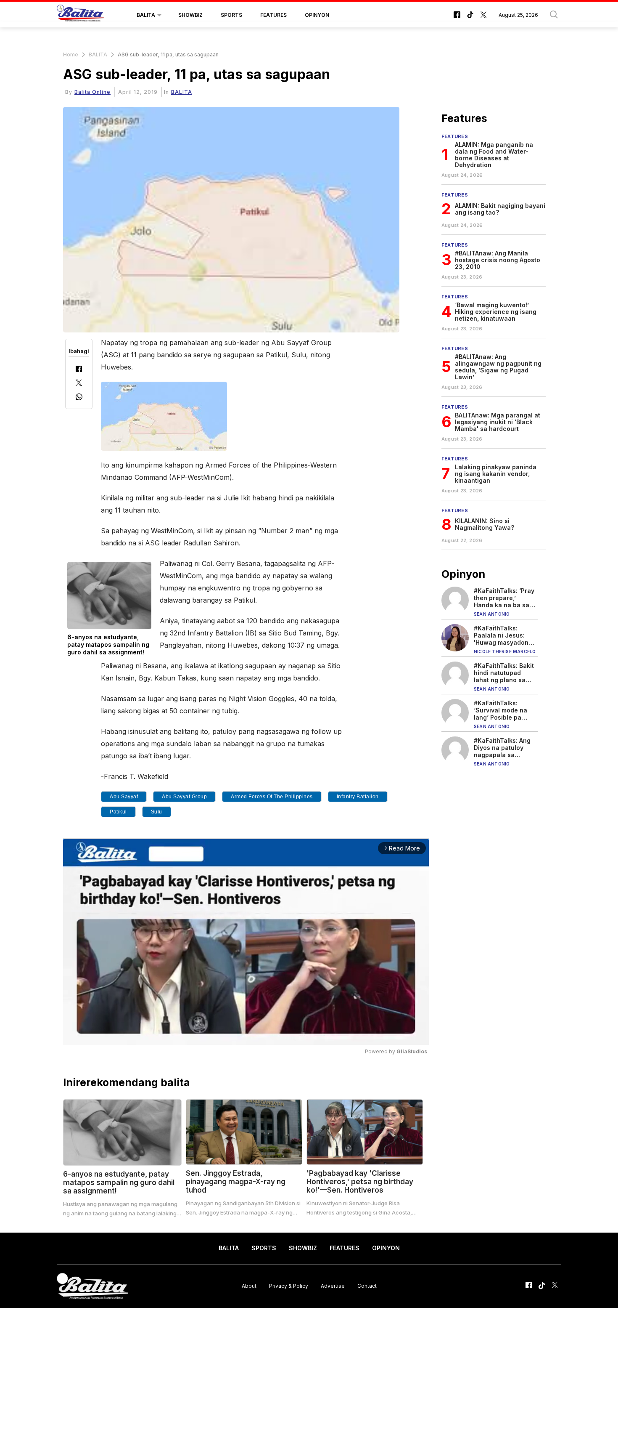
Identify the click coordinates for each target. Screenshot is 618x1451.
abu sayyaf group (184, 797)
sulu (156, 812)
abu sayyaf (124, 797)
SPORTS (231, 15)
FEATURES (273, 15)
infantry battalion (358, 797)
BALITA (146, 15)
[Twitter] (79, 383)
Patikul (118, 812)
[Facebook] (79, 369)
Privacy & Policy (288, 1286)
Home (70, 54)
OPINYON (317, 15)
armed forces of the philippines (272, 797)
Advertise (333, 1286)
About (249, 1286)
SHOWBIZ (190, 15)
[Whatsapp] (79, 397)
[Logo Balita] (80, 15)
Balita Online (92, 92)
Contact (367, 1286)
